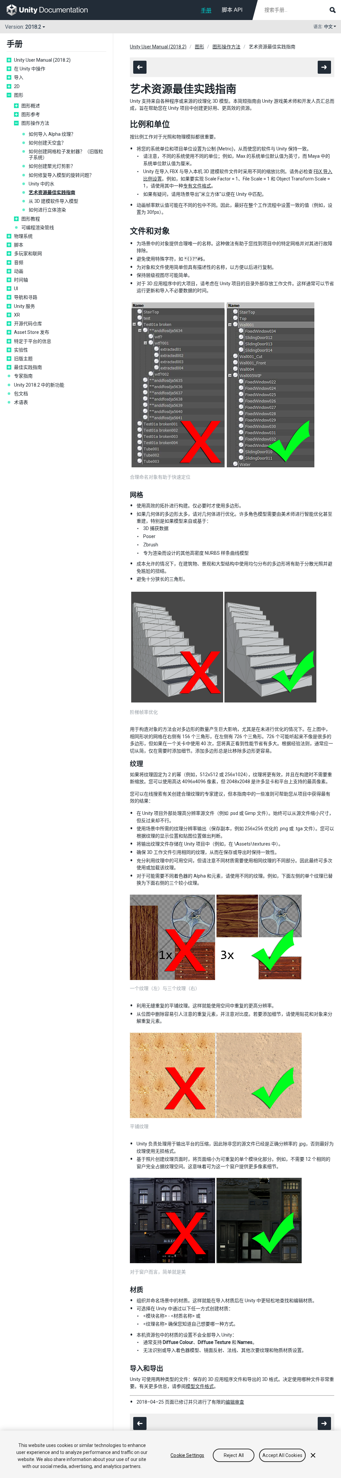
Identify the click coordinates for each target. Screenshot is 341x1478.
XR (17, 315)
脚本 (18, 245)
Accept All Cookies (282, 1455)
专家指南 (23, 376)
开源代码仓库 (28, 323)
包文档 (21, 393)
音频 (18, 262)
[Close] (313, 1455)
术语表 (21, 402)
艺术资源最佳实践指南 (52, 192)
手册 (206, 10)
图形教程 (30, 218)
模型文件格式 (200, 1386)
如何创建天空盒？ (47, 142)
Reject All (234, 1455)
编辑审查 (234, 1402)
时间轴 (21, 280)
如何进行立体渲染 (47, 209)
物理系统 (23, 236)
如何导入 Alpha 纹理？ (52, 134)
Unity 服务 (24, 306)
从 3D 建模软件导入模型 (53, 201)
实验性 (21, 350)
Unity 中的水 (41, 183)
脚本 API (232, 10)
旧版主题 (23, 358)
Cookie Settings (187, 1455)
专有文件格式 (197, 185)
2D (17, 86)
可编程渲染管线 (37, 227)
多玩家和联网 (28, 253)
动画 (18, 271)
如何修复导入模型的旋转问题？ (61, 175)
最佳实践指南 (28, 367)
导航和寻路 (25, 297)
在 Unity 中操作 (29, 68)
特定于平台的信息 (32, 341)
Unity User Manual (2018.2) (42, 60)
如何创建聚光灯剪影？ (52, 166)
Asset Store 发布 (31, 332)
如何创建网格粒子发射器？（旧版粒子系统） (66, 154)
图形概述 (30, 105)
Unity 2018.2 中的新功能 (39, 385)
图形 (18, 95)
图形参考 (30, 114)
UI (16, 288)
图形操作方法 (35, 123)
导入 (18, 77)
